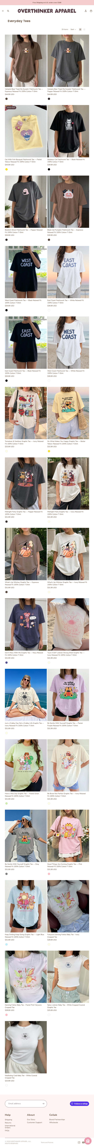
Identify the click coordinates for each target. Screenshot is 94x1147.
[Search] (8, 11)
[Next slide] (43, 60)
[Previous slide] (8, 60)
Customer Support (34, 1122)
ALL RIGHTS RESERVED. (18, 1142)
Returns (8, 1122)
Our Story (31, 1119)
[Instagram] (79, 1142)
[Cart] (91, 11)
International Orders (10, 1127)
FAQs (7, 1130)
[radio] (6, 98)
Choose (87, 83)
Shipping (8, 1120)
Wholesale (53, 1122)
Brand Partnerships (57, 1119)
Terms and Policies (47, 1142)
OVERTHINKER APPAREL (19, 1141)
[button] (73, 29)
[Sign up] (43, 1103)
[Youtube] (83, 1142)
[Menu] (3, 11)
